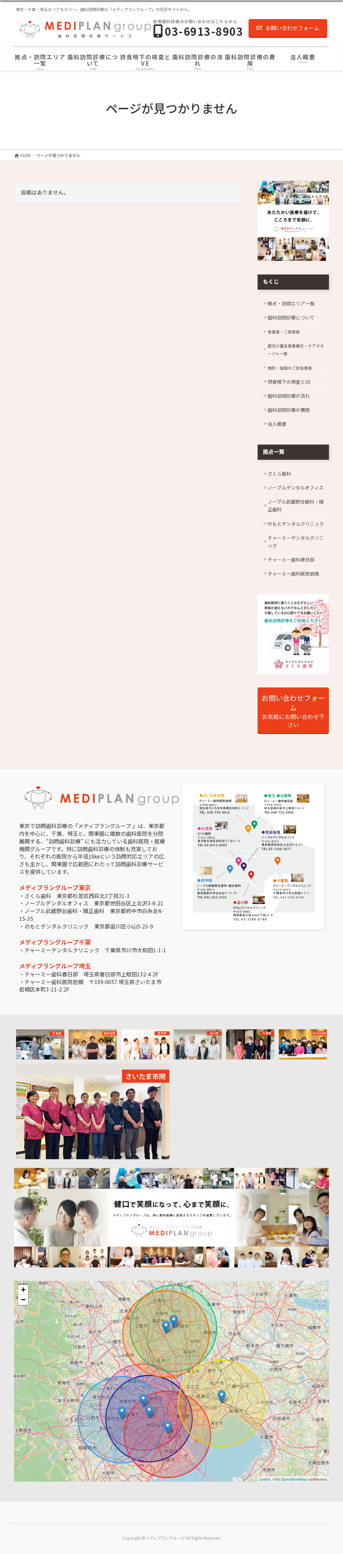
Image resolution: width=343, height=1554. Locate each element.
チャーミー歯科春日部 (291, 559)
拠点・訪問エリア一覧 (291, 303)
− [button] (23, 1300)
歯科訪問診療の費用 (289, 409)
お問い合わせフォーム (292, 28)
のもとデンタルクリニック (296, 523)
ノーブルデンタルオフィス (296, 487)
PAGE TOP (329, 1501)
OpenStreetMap (294, 1479)
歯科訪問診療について (291, 317)
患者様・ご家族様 (284, 332)
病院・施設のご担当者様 (290, 368)
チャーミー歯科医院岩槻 (293, 573)
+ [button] (23, 1289)
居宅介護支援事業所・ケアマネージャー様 (296, 349)
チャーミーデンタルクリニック (296, 541)
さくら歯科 (279, 473)
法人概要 (277, 424)
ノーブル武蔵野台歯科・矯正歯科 (296, 505)
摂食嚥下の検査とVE (289, 381)
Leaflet (264, 1479)
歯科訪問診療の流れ (289, 395)
